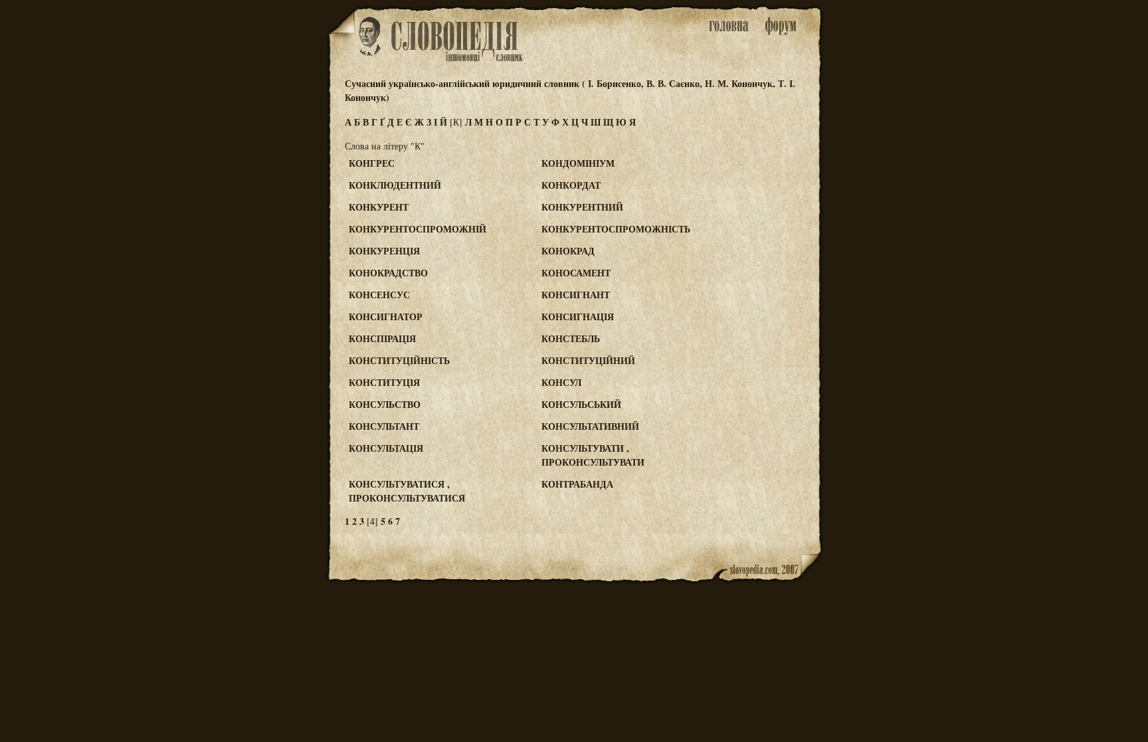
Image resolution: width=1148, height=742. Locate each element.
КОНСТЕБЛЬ (570, 338)
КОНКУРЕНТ (379, 207)
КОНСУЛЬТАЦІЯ (386, 448)
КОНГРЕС (372, 163)
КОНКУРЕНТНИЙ (582, 207)
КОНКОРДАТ (571, 185)
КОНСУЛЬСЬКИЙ (581, 404)
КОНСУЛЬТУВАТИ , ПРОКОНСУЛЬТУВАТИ (592, 455)
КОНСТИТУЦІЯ (384, 382)
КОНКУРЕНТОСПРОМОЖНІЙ (417, 229)
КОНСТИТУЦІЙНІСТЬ (399, 360)
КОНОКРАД (568, 251)
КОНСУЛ (561, 382)
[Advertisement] (769, 214)
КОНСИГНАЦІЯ (577, 317)
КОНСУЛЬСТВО (385, 404)
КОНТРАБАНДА (577, 484)
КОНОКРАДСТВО (388, 273)
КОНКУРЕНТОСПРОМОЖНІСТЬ (615, 229)
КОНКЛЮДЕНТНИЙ (395, 185)
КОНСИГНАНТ (575, 295)
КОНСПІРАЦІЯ (382, 338)
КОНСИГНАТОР (386, 317)
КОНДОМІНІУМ (578, 163)
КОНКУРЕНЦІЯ (384, 251)
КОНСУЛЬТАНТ (384, 426)
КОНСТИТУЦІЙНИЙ (588, 360)
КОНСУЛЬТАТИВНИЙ (590, 426)
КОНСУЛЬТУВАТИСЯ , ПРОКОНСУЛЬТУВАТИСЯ (407, 491)
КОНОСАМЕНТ (576, 273)
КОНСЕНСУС (379, 295)
